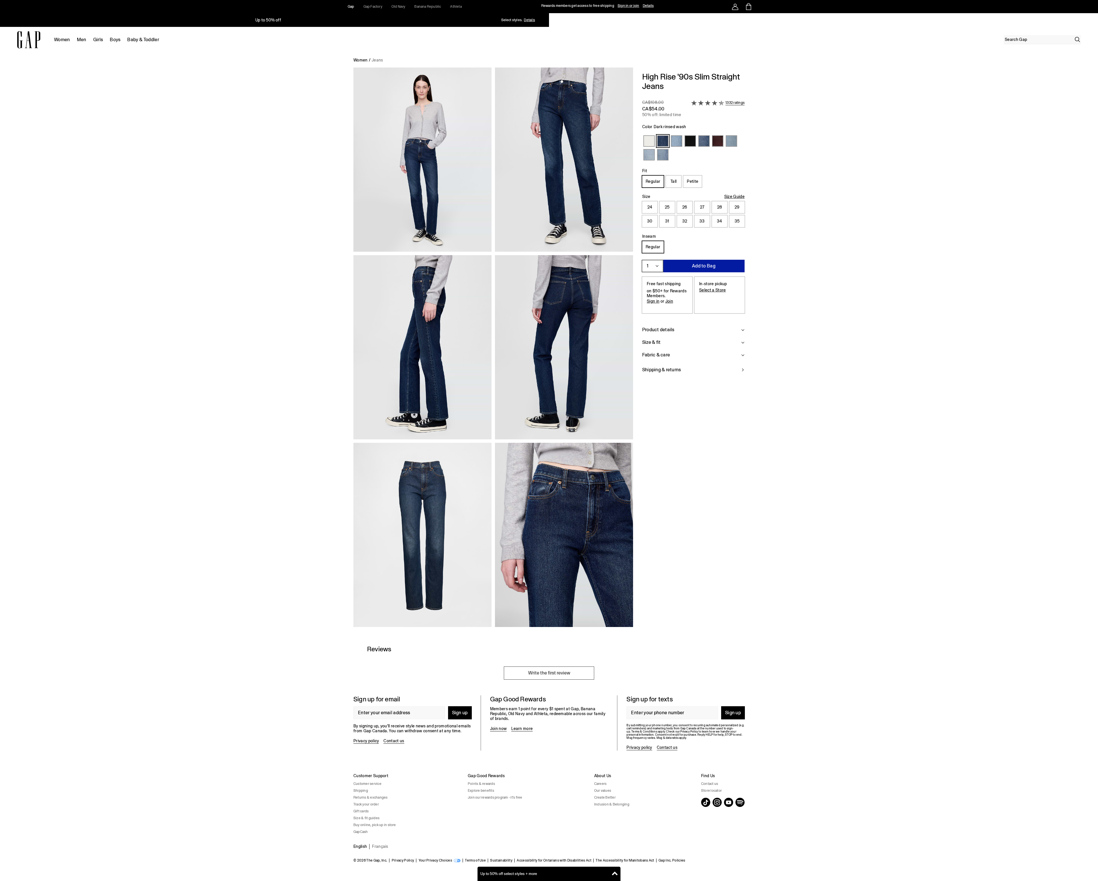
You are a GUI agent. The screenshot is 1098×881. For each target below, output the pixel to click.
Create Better (605, 797)
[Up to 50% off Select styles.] (268, 20)
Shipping (360, 791)
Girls (98, 39)
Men (81, 39)
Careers (600, 784)
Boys (115, 39)
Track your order (366, 804)
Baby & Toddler (143, 39)
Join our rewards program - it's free (495, 797)
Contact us (393, 741)
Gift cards (361, 811)
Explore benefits (481, 791)
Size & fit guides (366, 818)
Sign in (653, 301)
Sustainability (501, 860)
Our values (602, 791)
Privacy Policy (403, 860)
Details (648, 6)
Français (380, 846)
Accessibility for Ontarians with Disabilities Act (554, 860)
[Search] (1077, 39)
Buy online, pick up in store (374, 825)
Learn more (522, 728)
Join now (498, 728)
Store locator (711, 791)
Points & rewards (481, 784)
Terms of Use (475, 860)
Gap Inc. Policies (672, 860)
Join (669, 301)
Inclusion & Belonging (611, 804)
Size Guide (734, 196)
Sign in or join (628, 6)
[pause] (1091, 20)
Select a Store (712, 290)
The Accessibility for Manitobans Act (625, 860)
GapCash (360, 832)
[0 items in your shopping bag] (748, 6)
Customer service (367, 784)
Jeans (377, 60)
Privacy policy (366, 741)
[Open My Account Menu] (735, 6)
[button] (493, 350)
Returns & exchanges (370, 797)
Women (62, 39)
